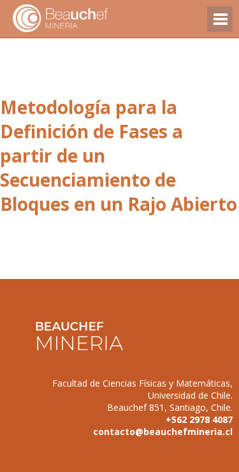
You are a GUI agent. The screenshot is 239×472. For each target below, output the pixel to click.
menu (220, 25)
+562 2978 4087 (199, 419)
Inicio (83, 19)
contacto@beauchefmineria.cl (163, 432)
